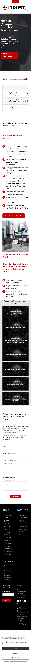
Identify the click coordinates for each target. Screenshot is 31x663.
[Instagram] (25, 608)
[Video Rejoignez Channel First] (15, 377)
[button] (28, 632)
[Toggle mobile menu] (28, 11)
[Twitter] (20, 608)
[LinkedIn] (17, 608)
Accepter (15, 648)
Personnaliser (15, 657)
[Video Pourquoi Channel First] (15, 307)
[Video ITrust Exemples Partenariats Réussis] (15, 392)
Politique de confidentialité (16, 661)
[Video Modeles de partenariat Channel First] (15, 362)
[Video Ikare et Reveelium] (15, 334)
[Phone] (17, 611)
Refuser (15, 653)
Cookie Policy (6, 661)
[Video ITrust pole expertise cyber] (15, 320)
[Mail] (27, 608)
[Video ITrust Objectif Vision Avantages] (15, 348)
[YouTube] (22, 608)
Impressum (24, 661)
